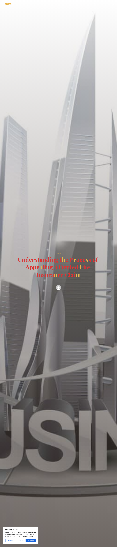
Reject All (20, 540)
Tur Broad (7, 4)
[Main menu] (112, 4)
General (58, 254)
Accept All (31, 540)
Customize (10, 540)
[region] (20, 535)
